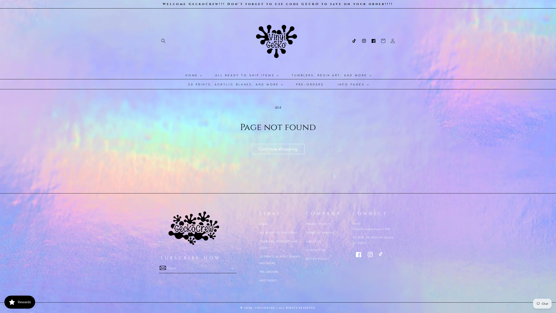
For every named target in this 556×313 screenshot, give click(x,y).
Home (264, 224)
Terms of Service (320, 233)
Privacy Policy (318, 224)
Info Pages (268, 280)
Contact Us (316, 250)
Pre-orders (269, 272)
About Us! (314, 241)
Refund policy (317, 259)
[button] (163, 41)
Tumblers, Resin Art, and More (279, 245)
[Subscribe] (232, 268)
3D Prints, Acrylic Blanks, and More (280, 260)
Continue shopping (278, 149)
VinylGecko (265, 307)
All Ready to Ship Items (278, 233)
